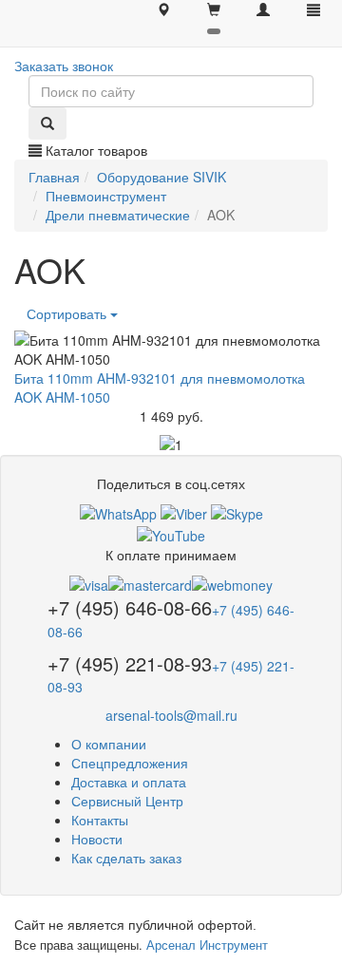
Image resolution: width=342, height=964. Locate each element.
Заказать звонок (63, 65)
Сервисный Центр (127, 800)
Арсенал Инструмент (207, 945)
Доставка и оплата (128, 781)
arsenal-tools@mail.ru (171, 715)
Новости (97, 838)
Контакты (99, 819)
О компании (108, 743)
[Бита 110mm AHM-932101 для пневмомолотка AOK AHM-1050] (171, 350)
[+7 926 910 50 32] (118, 511)
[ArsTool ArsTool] (237, 511)
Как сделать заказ (126, 857)
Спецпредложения (129, 762)
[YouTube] (171, 532)
